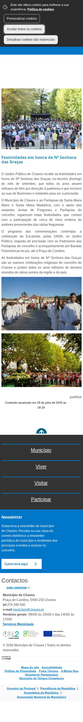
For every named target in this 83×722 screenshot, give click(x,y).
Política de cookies (40, 9)
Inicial (8, 57)
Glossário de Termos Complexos (41, 678)
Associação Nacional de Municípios (41, 697)
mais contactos (16, 588)
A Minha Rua (69, 671)
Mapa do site (30, 667)
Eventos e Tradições (39, 57)
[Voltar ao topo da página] (41, 433)
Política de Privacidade (20, 671)
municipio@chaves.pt (28, 609)
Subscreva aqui (16, 564)
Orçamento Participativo (41, 674)
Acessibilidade (52, 667)
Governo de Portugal (21, 688)
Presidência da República (57, 688)
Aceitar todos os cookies (24, 29)
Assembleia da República (41, 692)
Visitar (19, 57)
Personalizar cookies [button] (22, 18)
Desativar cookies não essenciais (31, 39)
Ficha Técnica (48, 671)
